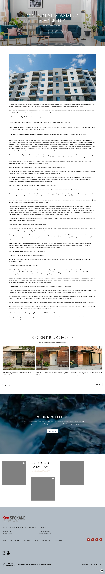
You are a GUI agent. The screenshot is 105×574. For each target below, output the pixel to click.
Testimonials (46, 540)
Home (4, 540)
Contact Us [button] (52, 431)
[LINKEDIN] (96, 539)
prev (4, 384)
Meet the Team (14, 540)
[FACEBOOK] (88, 539)
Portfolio (27, 540)
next (8, 384)
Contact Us (58, 540)
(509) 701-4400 (7, 531)
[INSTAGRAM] (92, 539)
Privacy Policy (97, 564)
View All (98, 384)
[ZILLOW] (100, 539)
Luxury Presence (46, 564)
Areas (36, 540)
